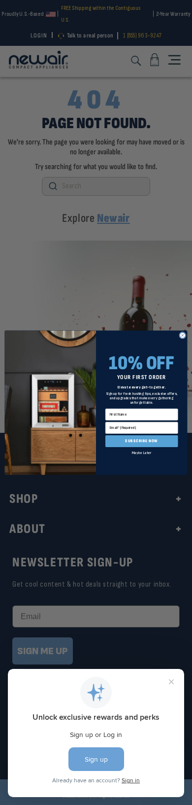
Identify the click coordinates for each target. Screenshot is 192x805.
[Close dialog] (183, 335)
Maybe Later (142, 452)
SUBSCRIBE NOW (141, 440)
